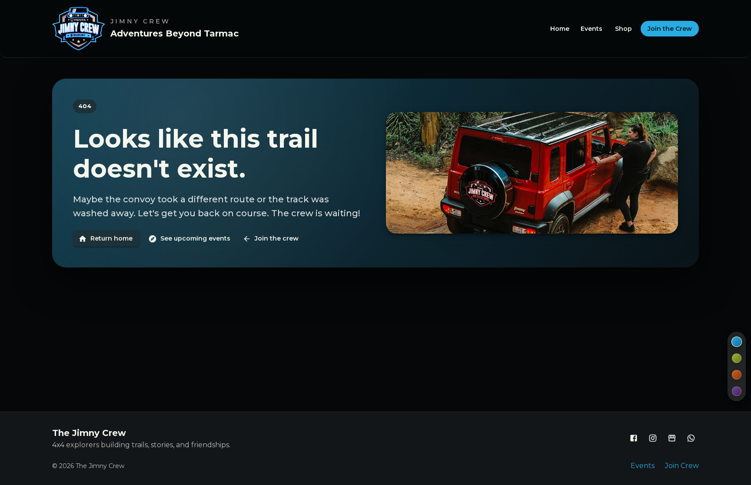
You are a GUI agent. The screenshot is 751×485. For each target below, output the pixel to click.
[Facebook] (633, 438)
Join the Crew (670, 29)
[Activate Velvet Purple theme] (736, 391)
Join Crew (682, 466)
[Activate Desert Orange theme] (736, 374)
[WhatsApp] (691, 438)
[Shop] (672, 438)
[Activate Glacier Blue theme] (736, 342)
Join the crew (277, 238)
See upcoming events (195, 238)
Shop (623, 29)
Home (559, 29)
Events (591, 29)
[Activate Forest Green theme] (736, 358)
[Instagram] (653, 438)
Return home (111, 238)
